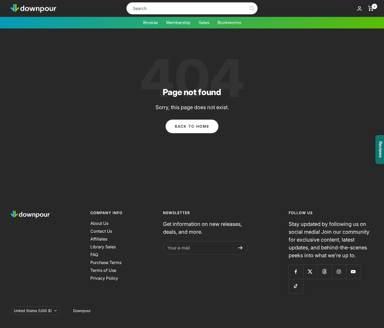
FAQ (94, 254)
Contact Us (101, 231)
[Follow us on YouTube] (353, 272)
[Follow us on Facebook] (296, 272)
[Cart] (371, 8)
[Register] (240, 248)
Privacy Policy (104, 278)
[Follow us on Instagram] (339, 272)
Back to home (192, 126)
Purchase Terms (105, 262)
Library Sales (103, 246)
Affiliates (98, 239)
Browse (150, 22)
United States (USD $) (33, 310)
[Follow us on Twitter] (310, 272)
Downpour (82, 310)
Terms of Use (103, 270)
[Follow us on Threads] (324, 272)
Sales (204, 22)
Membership (178, 22)
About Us (99, 223)
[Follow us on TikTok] (296, 286)
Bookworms (229, 22)
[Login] (359, 8)
